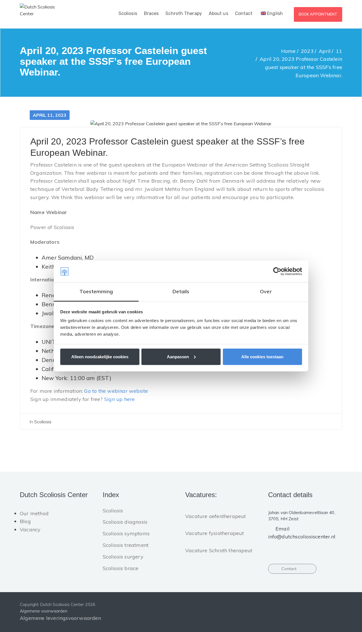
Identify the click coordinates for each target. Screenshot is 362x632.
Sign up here (119, 399)
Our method (34, 513)
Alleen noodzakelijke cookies (99, 356)
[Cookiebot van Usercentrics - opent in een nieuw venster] (277, 271)
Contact (244, 13)
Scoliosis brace (121, 568)
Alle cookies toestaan (262, 356)
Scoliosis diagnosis (125, 522)
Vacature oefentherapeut (215, 516)
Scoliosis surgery (123, 556)
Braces (151, 13)
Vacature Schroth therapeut (218, 550)
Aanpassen (178, 356)
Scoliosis (127, 13)
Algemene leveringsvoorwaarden (60, 618)
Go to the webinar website (116, 391)
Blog (25, 521)
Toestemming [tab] (96, 291)
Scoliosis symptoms (126, 533)
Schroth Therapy (183, 13)
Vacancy (30, 529)
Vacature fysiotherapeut (214, 533)
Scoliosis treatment (126, 545)
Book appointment (318, 14)
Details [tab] (181, 291)
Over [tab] (266, 291)
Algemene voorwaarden (43, 611)
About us (218, 13)
